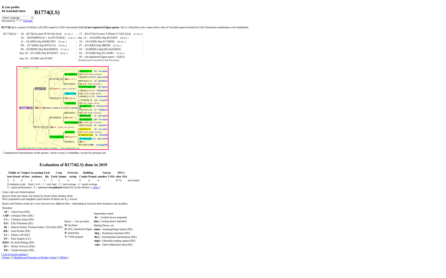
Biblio (63, 257)
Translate (28, 20)
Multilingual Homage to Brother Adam (35, 257)
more (95, 187)
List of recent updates (14, 254)
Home (6, 257)
